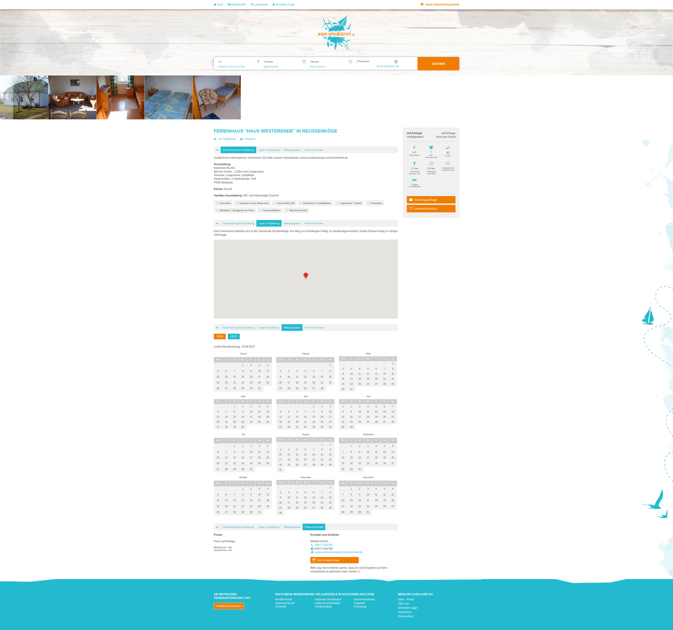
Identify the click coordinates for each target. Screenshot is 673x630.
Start (219, 4)
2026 (220, 336)
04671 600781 (324, 544)
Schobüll (280, 606)
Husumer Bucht (284, 603)
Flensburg (360, 606)
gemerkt (442, 4)
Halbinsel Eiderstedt (327, 603)
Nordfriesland (283, 599)
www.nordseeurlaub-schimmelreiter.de (338, 552)
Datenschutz (405, 616)
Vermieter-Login (284, 4)
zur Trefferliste (227, 138)
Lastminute (260, 4)
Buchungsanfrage (425, 199)
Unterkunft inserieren (229, 606)
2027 (234, 336)
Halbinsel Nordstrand (328, 599)
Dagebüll (359, 603)
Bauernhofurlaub (364, 599)
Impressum (405, 612)
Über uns (403, 603)
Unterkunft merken (425, 208)
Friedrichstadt (323, 606)
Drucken (250, 138)
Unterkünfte (238, 4)
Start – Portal (406, 599)
